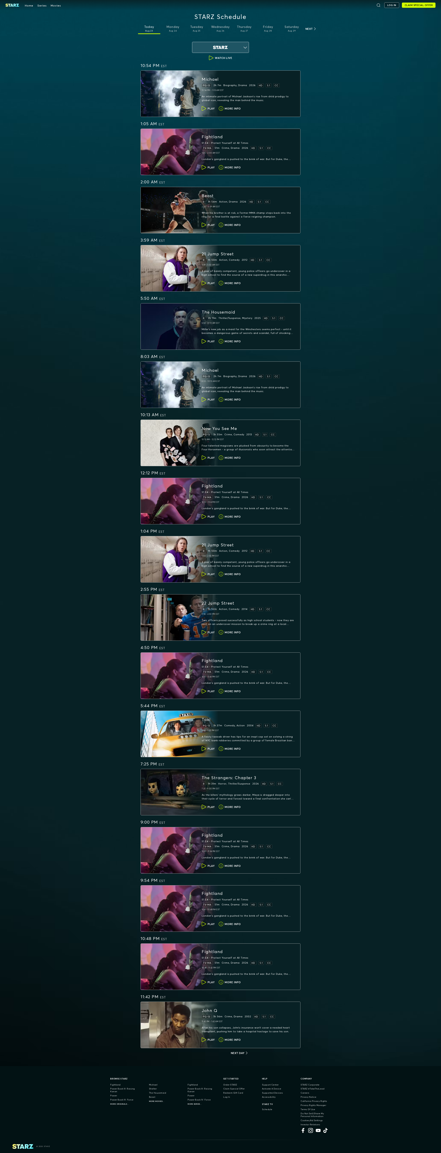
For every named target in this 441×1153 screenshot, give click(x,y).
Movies (56, 5)
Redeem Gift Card (233, 1093)
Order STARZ (230, 1084)
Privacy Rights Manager (313, 1105)
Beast (152, 1097)
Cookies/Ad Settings (312, 1120)
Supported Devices (272, 1093)
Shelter (153, 1088)
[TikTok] (325, 1130)
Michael (153, 1084)
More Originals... (119, 1104)
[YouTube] (318, 1130)
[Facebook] (303, 1130)
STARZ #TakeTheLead (312, 1088)
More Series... (195, 1104)
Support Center (270, 1084)
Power (113, 1095)
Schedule (267, 1109)
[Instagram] (310, 1130)
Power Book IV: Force (121, 1099)
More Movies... (156, 1101)
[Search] (378, 5)
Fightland (115, 1084)
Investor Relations (310, 1124)
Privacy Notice (308, 1097)
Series (42, 5)
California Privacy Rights (314, 1101)
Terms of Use (308, 1109)
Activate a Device (271, 1088)
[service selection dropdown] (220, 47)
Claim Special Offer (234, 1088)
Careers (305, 1093)
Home (29, 5)
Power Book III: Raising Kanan (122, 1090)
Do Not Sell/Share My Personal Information (312, 1115)
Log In (226, 1097)
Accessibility (269, 1097)
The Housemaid (157, 1093)
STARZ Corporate (310, 1084)
